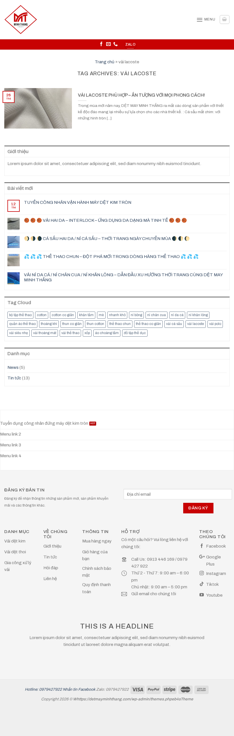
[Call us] (115, 44)
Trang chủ (104, 62)
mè (101, 315)
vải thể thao (70, 333)
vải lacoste (195, 324)
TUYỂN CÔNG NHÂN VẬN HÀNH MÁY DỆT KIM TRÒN (77, 202)
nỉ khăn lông (198, 315)
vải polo (215, 324)
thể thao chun (120, 324)
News (13, 367)
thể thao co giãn (148, 324)
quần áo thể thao (22, 324)
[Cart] (224, 19)
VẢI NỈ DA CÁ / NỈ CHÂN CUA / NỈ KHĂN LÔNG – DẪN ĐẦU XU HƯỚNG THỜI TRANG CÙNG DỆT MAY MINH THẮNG (123, 277)
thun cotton (95, 324)
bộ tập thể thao (20, 315)
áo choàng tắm (107, 333)
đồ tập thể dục (135, 333)
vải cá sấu (174, 324)
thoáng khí (49, 324)
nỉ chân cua (156, 315)
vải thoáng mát (44, 333)
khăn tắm (86, 315)
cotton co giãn (63, 315)
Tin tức (14, 378)
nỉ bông (136, 315)
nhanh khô (117, 315)
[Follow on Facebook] (101, 44)
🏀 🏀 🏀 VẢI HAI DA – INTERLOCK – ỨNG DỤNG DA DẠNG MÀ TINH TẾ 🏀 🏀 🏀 (105, 220)
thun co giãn (72, 324)
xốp (87, 333)
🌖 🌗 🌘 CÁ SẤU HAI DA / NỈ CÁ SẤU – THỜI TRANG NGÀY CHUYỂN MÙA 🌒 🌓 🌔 (107, 238)
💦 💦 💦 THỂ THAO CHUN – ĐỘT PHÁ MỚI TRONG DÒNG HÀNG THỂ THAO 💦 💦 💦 (111, 256)
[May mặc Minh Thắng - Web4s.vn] (20, 19)
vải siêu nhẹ (18, 333)
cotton (42, 315)
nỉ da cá (177, 315)
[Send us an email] (108, 44)
